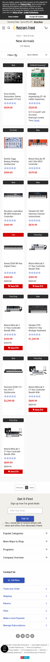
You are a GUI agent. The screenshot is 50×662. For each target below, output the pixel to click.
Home (18, 35)
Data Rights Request (39, 645)
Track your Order (11, 589)
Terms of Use (18, 12)
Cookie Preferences (31, 12)
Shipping (7, 596)
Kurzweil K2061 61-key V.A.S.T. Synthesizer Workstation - (13, 390)
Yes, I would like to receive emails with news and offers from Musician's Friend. (23, 524)
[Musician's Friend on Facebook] (17, 636)
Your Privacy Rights (11, 650)
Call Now (15, 580)
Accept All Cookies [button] (36, 17)
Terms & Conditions (33, 647)
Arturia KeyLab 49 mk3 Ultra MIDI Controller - (37, 161)
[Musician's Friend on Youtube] (27, 636)
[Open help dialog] (4, 649)
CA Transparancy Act (29, 650)
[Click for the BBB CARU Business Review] (25, 657)
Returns (7, 603)
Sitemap (43, 650)
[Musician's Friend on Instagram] (32, 636)
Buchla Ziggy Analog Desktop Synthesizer (11, 161)
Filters (10, 55)
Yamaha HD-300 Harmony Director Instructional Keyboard (37, 214)
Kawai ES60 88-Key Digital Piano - (13, 264)
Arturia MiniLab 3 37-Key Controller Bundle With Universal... (37, 266)
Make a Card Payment (14, 618)
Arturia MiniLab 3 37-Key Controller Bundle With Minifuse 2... (37, 390)
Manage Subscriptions (14, 625)
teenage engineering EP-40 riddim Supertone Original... (37, 97)
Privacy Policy (26, 4)
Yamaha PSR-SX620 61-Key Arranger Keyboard (37, 328)
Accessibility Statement (13, 653)
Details (36, 120)
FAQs (5, 611)
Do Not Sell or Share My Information (16, 645)
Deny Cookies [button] (13, 17)
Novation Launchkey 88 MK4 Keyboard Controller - (13, 214)
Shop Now (38, 22)
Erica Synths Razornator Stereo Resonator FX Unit (12, 96)
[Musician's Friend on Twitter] (22, 636)
